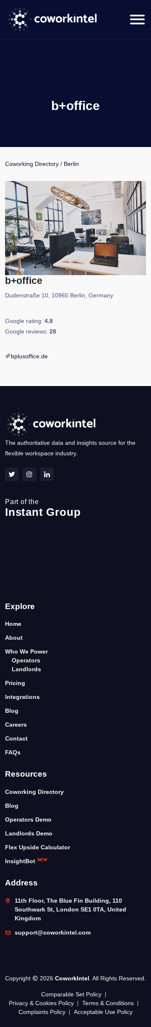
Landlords (26, 669)
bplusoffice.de (29, 356)
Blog (11, 710)
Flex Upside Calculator (37, 847)
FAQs (13, 752)
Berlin (71, 163)
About (14, 637)
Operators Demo (28, 819)
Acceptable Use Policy (103, 1012)
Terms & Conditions (108, 1003)
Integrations (22, 696)
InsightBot (26, 860)
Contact (16, 738)
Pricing (15, 683)
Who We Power (26, 651)
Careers (16, 724)
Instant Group (43, 508)
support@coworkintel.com (53, 932)
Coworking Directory (32, 163)
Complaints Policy (41, 1012)
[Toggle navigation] (137, 19)
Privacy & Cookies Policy (41, 1003)
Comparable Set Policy (71, 994)
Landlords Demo (28, 833)
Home (13, 623)
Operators (26, 660)
